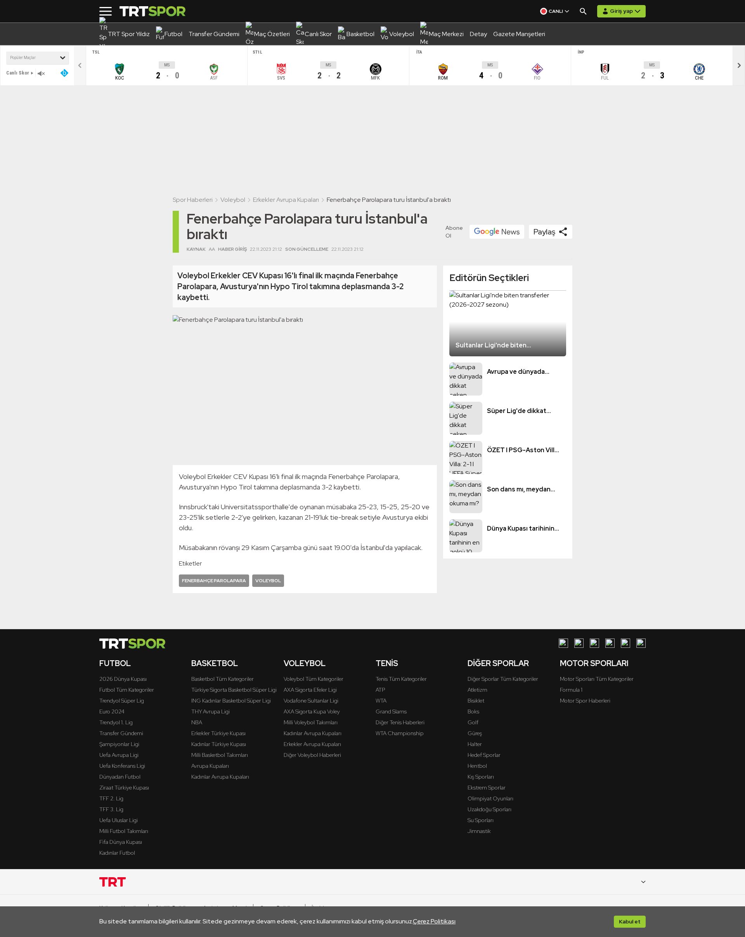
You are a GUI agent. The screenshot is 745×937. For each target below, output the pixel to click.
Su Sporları (481, 820)
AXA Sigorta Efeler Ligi (310, 689)
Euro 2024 (112, 711)
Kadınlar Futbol (117, 852)
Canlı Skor (17, 73)
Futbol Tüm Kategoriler (126, 689)
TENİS (387, 663)
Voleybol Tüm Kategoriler (313, 678)
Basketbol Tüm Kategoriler (222, 678)
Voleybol (232, 200)
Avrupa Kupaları (210, 765)
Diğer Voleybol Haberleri (312, 754)
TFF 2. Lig (111, 798)
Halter (475, 744)
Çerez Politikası (434, 921)
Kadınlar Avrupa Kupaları (220, 776)
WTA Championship (400, 733)
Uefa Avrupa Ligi (119, 754)
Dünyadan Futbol (119, 776)
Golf (473, 722)
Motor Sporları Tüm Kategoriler (597, 678)
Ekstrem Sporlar (487, 787)
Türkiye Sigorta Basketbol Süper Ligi (234, 689)
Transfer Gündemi (121, 733)
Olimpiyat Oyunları (490, 798)
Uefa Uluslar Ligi (118, 820)
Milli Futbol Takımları (123, 831)
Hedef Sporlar (484, 754)
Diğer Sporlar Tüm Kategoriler (503, 678)
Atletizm (477, 689)
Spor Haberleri (193, 200)
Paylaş (544, 232)
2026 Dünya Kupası (123, 678)
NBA (196, 722)
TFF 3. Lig (111, 809)
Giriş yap (621, 10)
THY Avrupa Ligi (210, 711)
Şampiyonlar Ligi (119, 744)
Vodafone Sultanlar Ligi (311, 700)
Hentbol (477, 765)
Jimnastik (479, 831)
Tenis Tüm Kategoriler (401, 678)
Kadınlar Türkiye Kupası (218, 744)
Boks (473, 711)
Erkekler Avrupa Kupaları (286, 200)
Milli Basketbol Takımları (219, 754)
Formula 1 (571, 689)
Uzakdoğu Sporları (489, 809)
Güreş (475, 733)
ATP (380, 689)
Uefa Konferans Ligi (122, 765)
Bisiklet (476, 700)
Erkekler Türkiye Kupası (218, 733)
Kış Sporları (481, 776)
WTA (381, 700)
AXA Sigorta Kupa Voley (312, 711)
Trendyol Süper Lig (121, 700)
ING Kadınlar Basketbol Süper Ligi (231, 700)
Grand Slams (391, 711)
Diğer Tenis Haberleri (400, 722)
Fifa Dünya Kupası (120, 841)
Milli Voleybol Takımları (311, 722)
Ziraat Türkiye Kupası (124, 787)
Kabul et (630, 921)
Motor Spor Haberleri (585, 700)
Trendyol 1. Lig (116, 722)
